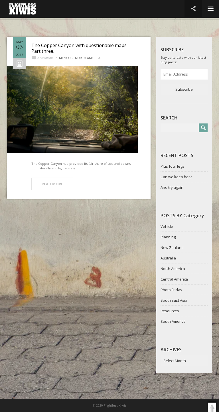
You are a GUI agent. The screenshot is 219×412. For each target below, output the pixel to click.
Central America (174, 279)
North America (87, 58)
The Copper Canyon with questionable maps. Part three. (79, 48)
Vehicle (167, 226)
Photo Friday (171, 289)
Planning (168, 237)
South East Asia (174, 300)
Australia (168, 258)
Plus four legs (172, 166)
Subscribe (184, 89)
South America (173, 321)
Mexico (65, 58)
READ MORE (52, 183)
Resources (170, 310)
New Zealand (172, 247)
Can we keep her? (176, 176)
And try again (172, 187)
